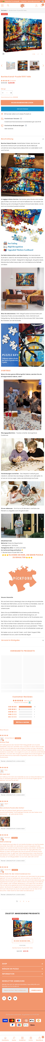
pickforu (22, 945)
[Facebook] (4, 998)
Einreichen (36, 990)
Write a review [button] (22, 722)
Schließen (43, 1)
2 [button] (20, 901)
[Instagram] (10, 998)
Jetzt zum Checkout (22, 109)
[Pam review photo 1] (5, 788)
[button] (38, 54)
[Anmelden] (36, 5)
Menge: (3, 89)
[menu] (2, 5)
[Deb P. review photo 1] (5, 822)
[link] (11, 688)
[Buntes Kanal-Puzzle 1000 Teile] (22, 928)
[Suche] (8, 5)
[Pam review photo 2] (16, 788)
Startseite (4, 10)
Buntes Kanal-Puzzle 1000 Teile (22, 948)
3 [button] (23, 901)
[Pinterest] (15, 998)
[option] (22, 34)
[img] (4, 735)
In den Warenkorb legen (22, 103)
